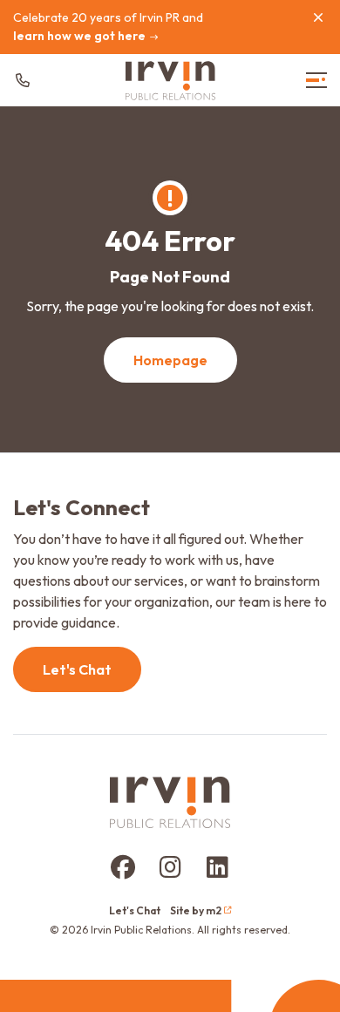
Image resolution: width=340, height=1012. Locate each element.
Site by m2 (195, 910)
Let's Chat (77, 669)
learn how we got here (79, 36)
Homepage (170, 360)
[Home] (170, 80)
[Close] (318, 17)
